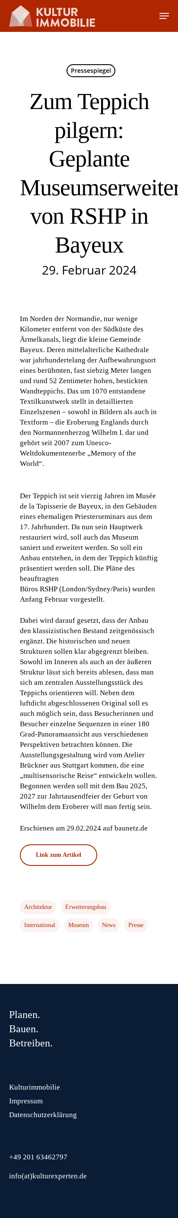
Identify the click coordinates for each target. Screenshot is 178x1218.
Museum (78, 925)
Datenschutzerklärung (43, 1115)
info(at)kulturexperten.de (48, 1176)
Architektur (38, 907)
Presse (135, 925)
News (108, 925)
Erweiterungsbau (85, 907)
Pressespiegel (91, 70)
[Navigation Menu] (164, 16)
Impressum (26, 1101)
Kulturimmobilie (34, 1087)
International (39, 925)
